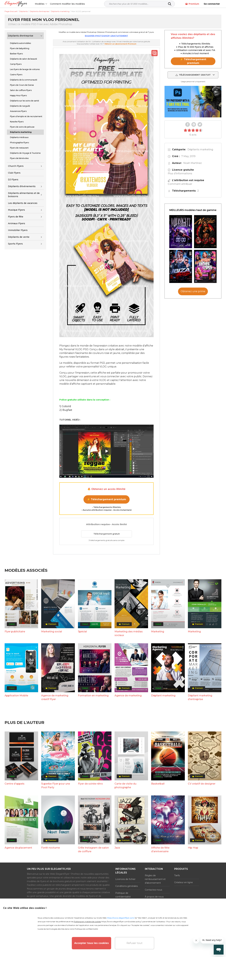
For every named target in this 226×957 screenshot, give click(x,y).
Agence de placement (18, 847)
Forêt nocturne (50, 847)
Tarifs (177, 875)
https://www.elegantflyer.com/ (120, 918)
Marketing (157, 631)
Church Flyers (16, 166)
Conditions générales (126, 886)
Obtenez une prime (193, 291)
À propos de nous (154, 896)
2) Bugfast (65, 409)
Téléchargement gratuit (106, 534)
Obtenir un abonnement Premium (120, 44)
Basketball (158, 783)
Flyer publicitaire (15, 631)
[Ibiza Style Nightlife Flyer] (180, 266)
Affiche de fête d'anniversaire (160, 849)
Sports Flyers (15, 243)
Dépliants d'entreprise (20, 35)
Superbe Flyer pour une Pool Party (55, 785)
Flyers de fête (15, 216)
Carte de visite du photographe (125, 785)
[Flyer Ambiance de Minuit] (180, 231)
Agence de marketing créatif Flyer (54, 697)
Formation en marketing (93, 695)
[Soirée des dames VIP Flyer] (205, 266)
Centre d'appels (14, 783)
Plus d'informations (180, 173)
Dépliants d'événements (22, 186)
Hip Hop (193, 847)
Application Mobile (16, 695)
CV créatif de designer (201, 783)
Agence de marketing (128, 695)
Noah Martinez (192, 163)
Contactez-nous (153, 889)
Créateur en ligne (183, 882)
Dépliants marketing (200, 149)
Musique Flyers (16, 209)
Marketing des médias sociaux (129, 633)
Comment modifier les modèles (67, 3)
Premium (194, 3)
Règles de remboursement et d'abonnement (155, 879)
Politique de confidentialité (123, 895)
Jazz (117, 847)
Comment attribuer (180, 183)
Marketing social (51, 631)
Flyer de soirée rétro (90, 783)
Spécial (82, 631)
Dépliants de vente (18, 237)
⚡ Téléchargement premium (106, 499)
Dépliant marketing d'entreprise (200, 697)
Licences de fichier (125, 879)
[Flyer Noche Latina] (205, 231)
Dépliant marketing (163, 695)
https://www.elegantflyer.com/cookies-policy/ (121, 921)
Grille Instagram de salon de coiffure (93, 849)
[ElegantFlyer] (16, 4)
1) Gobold (65, 406)
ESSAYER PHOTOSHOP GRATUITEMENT (106, 35)
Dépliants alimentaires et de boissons (24, 195)
